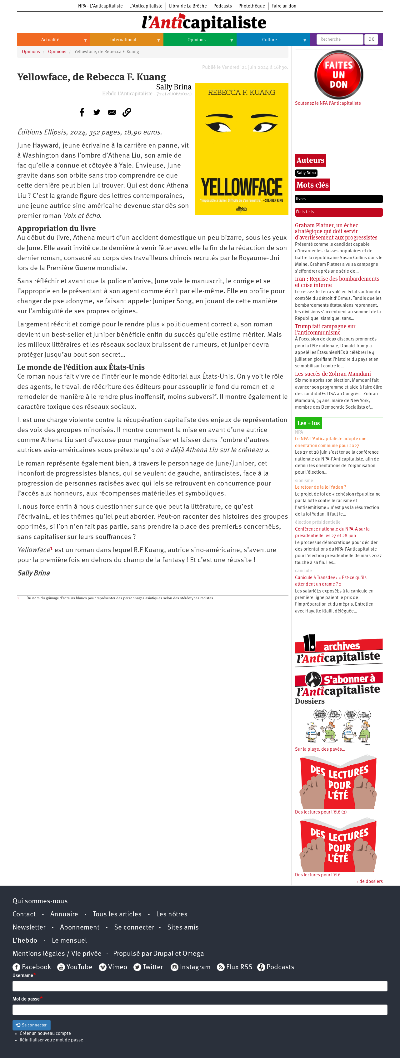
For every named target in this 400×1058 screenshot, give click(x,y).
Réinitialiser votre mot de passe (51, 1040)
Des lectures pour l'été (317, 875)
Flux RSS (239, 967)
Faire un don (284, 6)
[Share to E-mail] (112, 112)
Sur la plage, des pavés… (320, 749)
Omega (193, 954)
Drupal (163, 954)
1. (18, 598)
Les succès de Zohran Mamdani (333, 373)
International (113, 42)
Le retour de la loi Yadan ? (320, 487)
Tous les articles (117, 914)
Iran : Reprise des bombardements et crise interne (337, 282)
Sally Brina (306, 173)
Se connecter (134, 927)
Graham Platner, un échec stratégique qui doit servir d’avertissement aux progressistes (336, 231)
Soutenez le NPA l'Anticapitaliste (328, 103)
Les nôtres (172, 914)
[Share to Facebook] (82, 112)
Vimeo (117, 967)
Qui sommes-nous (40, 901)
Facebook (35, 967)
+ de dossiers (369, 881)
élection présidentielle (318, 522)
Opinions (184, 42)
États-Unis (305, 212)
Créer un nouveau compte (45, 1033)
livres (301, 199)
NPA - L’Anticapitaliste (100, 6)
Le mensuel (69, 941)
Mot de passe (26, 999)
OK (371, 39)
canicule (303, 571)
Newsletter (28, 927)
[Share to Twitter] (97, 112)
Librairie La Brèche (188, 6)
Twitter (153, 967)
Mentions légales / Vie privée (57, 954)
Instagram (195, 967)
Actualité (38, 42)
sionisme (304, 481)
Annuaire (64, 914)
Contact (24, 914)
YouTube (78, 967)
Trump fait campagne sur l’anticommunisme (325, 329)
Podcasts (222, 6)
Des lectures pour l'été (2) (321, 812)
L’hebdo (24, 941)
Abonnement (79, 927)
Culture (257, 42)
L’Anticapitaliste (145, 6)
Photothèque (251, 6)
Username (22, 976)
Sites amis (183, 927)
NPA (299, 432)
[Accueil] (200, 22)
